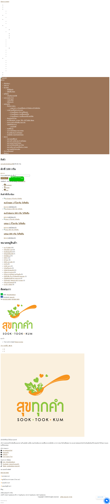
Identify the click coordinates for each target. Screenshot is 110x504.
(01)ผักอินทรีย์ (9, 164)
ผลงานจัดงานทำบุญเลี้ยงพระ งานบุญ (17, 68)
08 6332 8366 (7, 299)
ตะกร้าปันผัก (7, 247)
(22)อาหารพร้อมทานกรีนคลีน (12, 274)
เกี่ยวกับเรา (7, 5)
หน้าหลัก (3, 164)
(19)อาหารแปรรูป (9, 272)
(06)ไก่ (6, 258)
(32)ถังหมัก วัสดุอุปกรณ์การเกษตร (13, 280)
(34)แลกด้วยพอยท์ (9, 282)
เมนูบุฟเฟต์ (13, 48)
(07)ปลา (6, 260)
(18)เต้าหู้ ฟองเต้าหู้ (9, 270)
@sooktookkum (11, 294)
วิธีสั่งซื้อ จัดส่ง (11, 13)
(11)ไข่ (6, 264)
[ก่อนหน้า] (1, 502)
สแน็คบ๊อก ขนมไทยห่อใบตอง (15, 56)
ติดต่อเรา (6, 74)
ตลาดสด (6, 9)
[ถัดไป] (3, 502)
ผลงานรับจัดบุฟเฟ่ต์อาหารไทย (15, 66)
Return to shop (19, 342)
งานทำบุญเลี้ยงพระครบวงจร (15, 31)
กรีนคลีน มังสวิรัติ (12, 17)
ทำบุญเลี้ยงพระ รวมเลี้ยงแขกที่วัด (19, 35)
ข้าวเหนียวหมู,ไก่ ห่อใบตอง (14, 54)
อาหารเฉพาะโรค (9, 19)
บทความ (6, 7)
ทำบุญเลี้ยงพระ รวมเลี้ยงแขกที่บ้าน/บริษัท (21, 37)
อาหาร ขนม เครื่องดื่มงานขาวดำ (16, 44)
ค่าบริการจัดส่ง (8, 284)
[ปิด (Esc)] (6, 500)
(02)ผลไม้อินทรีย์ (8, 253)
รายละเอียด (10, 21)
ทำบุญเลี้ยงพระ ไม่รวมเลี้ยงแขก (19, 33)
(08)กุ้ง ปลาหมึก (8, 262)
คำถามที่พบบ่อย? (9, 72)
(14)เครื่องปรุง (8, 268)
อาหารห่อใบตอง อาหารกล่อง (15, 52)
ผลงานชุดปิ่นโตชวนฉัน (13, 70)
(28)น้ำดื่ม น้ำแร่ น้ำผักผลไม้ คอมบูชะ (14, 276)
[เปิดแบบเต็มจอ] (3, 500)
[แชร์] (4, 500)
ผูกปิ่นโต (6, 15)
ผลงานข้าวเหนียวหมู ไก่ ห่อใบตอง (16, 62)
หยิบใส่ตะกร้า (4, 178)
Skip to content (5, 1)
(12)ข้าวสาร (7, 266)
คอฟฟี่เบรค (10, 50)
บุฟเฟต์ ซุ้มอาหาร (12, 46)
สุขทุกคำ (12, 297)
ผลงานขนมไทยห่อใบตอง (14, 64)
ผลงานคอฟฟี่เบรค (12, 60)
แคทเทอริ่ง (7, 25)
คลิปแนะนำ (10, 23)
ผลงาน (6, 58)
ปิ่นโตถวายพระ (11, 27)
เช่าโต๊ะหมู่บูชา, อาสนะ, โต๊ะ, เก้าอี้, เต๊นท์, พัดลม (20, 42)
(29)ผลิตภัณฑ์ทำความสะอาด (12, 278)
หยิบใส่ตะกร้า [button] (13, 207)
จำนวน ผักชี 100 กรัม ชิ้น (8, 175)
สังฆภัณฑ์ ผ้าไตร (12, 40)
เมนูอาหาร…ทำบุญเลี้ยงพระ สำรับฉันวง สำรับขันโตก (25, 29)
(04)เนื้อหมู (7, 256)
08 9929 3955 (15, 299)
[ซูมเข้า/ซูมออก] (1, 500)
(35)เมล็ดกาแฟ (8, 249)
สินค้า (3, 159)
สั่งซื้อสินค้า (10, 11)
